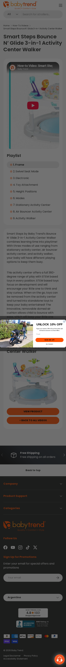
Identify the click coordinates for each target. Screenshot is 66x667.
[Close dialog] (64, 322)
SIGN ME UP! (50, 340)
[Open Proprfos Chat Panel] (59, 659)
